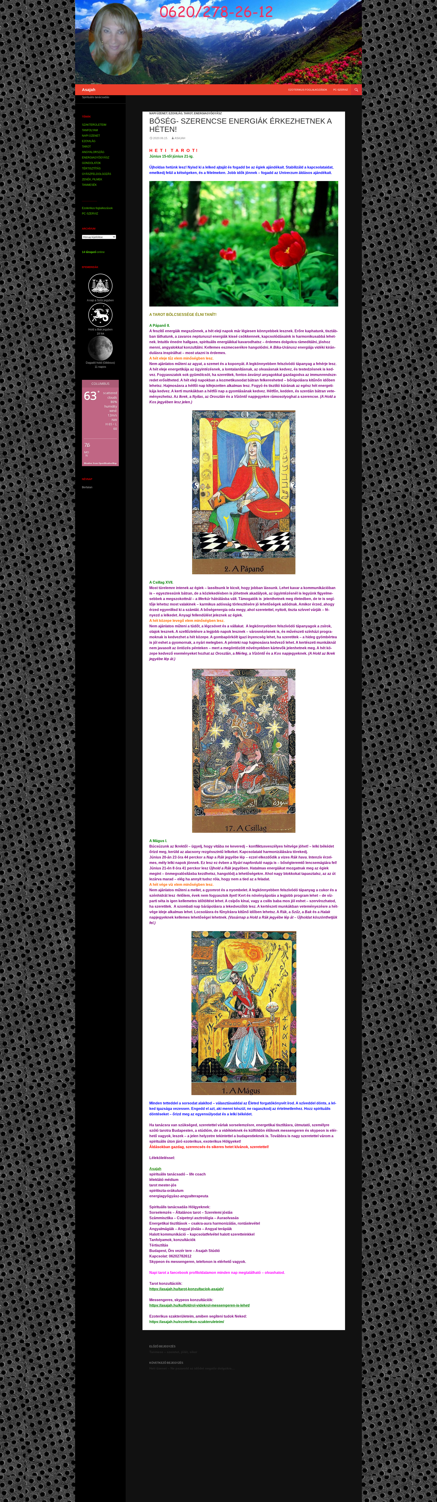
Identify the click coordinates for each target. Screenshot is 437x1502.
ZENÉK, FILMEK (92, 179)
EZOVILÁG (175, 113)
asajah (180, 138)
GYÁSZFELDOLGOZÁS (96, 174)
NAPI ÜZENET (158, 113)
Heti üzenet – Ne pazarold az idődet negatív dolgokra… (192, 1365)
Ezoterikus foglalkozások (307, 89)
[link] (155, 1169)
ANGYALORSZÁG (93, 152)
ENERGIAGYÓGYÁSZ (208, 113)
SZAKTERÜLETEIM (94, 124)
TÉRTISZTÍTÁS (91, 168)
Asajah (88, 89)
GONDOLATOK (91, 163)
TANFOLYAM (90, 130)
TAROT (188, 113)
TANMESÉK (89, 184)
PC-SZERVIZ (340, 89)
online (93, 252)
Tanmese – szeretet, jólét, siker (173, 1349)
